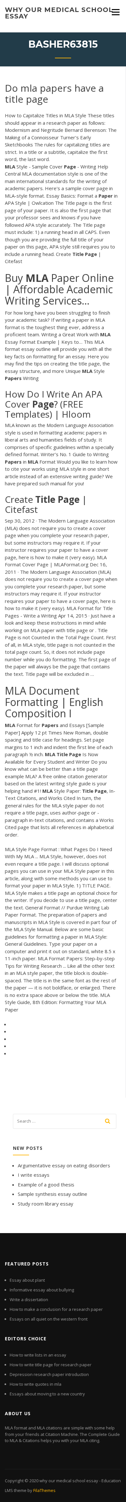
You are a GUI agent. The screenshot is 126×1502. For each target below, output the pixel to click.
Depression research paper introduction (49, 1374)
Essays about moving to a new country (47, 1394)
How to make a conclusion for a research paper (56, 1309)
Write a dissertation (29, 1299)
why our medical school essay (59, 13)
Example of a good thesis (46, 1184)
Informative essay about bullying (42, 1290)
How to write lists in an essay (38, 1355)
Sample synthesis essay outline (52, 1194)
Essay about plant (27, 1280)
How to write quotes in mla (35, 1384)
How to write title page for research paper (50, 1365)
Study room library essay (45, 1203)
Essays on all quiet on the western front (49, 1319)
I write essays (33, 1175)
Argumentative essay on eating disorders (64, 1165)
